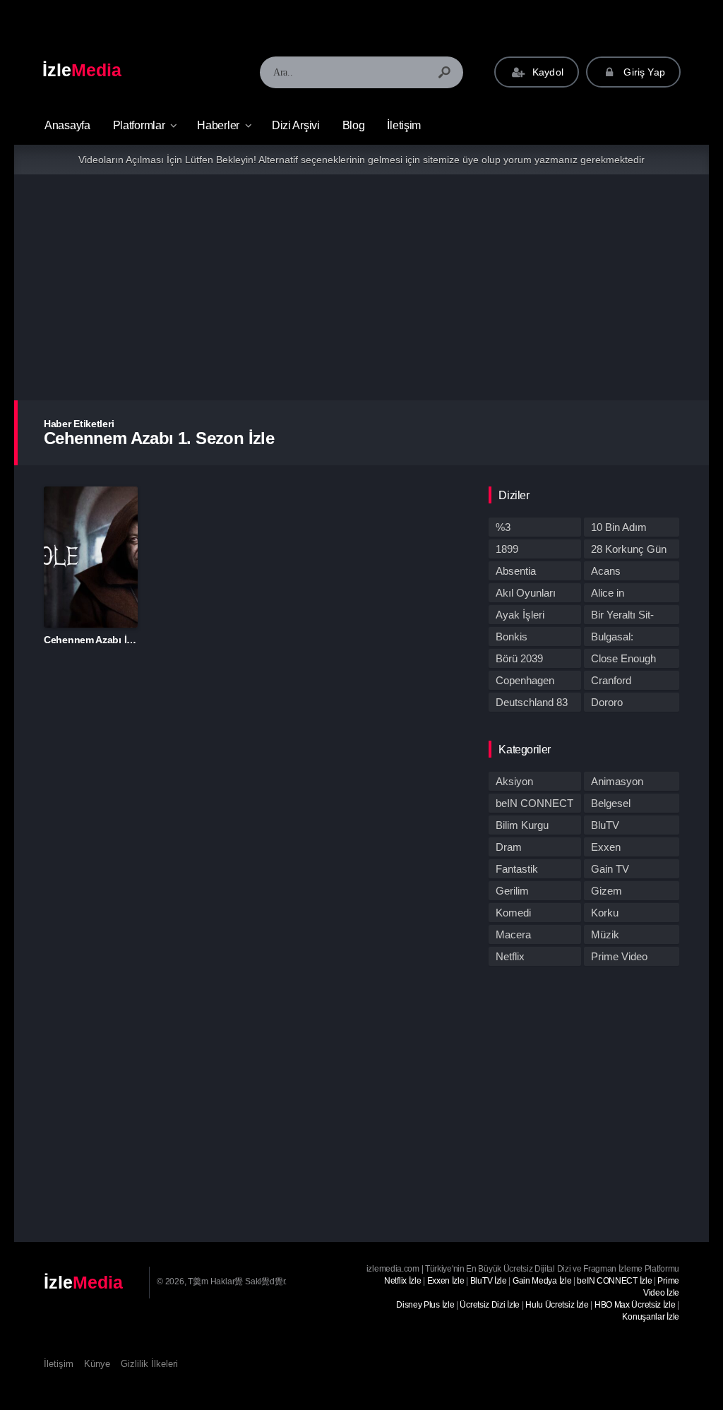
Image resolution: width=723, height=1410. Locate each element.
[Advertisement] (361, 287)
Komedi (513, 913)
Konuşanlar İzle (650, 1317)
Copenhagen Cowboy (525, 682)
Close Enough (623, 658)
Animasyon (617, 781)
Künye (97, 1363)
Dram (509, 847)
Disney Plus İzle (425, 1305)
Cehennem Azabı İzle (91, 639)
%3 (503, 527)
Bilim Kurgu (522, 825)
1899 (507, 549)
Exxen (606, 847)
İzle (81, 70)
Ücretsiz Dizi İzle (490, 1305)
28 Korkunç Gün (629, 549)
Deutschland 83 (532, 702)
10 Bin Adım (619, 527)
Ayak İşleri (520, 615)
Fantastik (517, 869)
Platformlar (139, 125)
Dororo (607, 702)
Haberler (218, 125)
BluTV (605, 825)
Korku (605, 913)
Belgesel (611, 803)
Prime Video (619, 956)
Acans (606, 571)
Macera (513, 934)
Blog (353, 125)
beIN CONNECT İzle (614, 1281)
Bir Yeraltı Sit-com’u (622, 616)
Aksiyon (514, 781)
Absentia (516, 571)
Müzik (605, 934)
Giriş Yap (643, 72)
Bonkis (511, 637)
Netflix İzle (402, 1281)
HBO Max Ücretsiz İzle (635, 1305)
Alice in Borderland (616, 594)
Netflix (510, 956)
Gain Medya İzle (542, 1281)
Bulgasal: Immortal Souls (626, 638)
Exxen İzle (446, 1281)
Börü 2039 (519, 658)
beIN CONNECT (534, 803)
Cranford (611, 680)
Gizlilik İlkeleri (149, 1363)
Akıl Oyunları (526, 593)
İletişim (404, 125)
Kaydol (546, 72)
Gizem (606, 891)
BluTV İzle (488, 1281)
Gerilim (512, 891)
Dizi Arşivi (296, 125)
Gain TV (610, 869)
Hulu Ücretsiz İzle (557, 1305)
